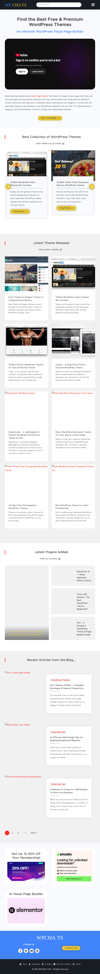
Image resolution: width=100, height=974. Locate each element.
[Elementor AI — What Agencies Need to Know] (62, 576)
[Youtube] (31, 951)
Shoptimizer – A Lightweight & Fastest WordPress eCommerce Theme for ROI (24, 435)
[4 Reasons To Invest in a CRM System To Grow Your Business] (23, 777)
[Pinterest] (37, 951)
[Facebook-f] (20, 951)
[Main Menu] (93, 5)
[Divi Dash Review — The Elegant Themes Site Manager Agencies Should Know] (27, 603)
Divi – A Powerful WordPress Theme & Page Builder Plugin (84, 629)
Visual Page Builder (39, 96)
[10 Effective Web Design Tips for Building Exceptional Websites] (17, 725)
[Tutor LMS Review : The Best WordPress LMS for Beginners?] (62, 601)
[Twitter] (26, 951)
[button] (8, 186)
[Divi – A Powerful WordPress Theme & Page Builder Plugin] (62, 628)
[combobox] (58, 4)
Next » (34, 833)
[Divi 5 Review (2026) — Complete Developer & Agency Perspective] (17, 672)
